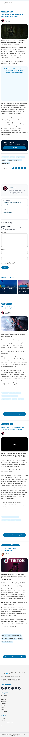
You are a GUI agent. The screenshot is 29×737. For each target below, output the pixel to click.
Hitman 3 (11, 464)
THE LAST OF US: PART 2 (15, 160)
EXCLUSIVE (5, 157)
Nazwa (3, 249)
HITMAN (4, 517)
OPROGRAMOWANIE (6, 545)
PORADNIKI (3, 703)
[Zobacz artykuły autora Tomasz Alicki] (2, 20)
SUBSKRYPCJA (6, 399)
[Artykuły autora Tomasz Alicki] (5, 190)
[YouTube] (9, 688)
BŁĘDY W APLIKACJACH (9, 638)
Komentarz (4, 232)
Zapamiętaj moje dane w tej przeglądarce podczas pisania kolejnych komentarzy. (13, 263)
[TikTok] (12, 688)
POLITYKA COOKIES (5, 724)
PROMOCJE (8, 303)
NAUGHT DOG (20, 157)
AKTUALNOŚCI (9, 8)
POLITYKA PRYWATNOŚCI (7, 722)
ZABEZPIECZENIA (7, 641)
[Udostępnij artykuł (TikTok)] (19, 168)
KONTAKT (3, 718)
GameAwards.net (6, 111)
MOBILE (3, 705)
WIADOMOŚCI (16, 545)
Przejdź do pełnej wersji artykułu (13, 414)
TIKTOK (20, 638)
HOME (2, 8)
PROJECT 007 (16, 520)
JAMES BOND (6, 520)
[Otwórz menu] (26, 2)
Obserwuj (14, 147)
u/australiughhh (12, 72)
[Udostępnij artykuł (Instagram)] (16, 168)
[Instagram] (6, 688)
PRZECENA (14, 396)
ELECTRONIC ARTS (14, 393)
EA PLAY (4, 393)
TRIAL (14, 399)
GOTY (12, 157)
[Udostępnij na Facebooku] (12, 168)
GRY (11, 11)
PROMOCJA (5, 396)
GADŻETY (3, 709)
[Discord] (19, 688)
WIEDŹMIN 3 (5, 163)
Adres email (4, 256)
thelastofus (20, 72)
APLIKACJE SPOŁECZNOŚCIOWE (11, 635)
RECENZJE (3, 701)
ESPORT (3, 707)
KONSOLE (3, 699)
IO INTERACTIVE (13, 517)
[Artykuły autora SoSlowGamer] (2, 554)
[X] (16, 688)
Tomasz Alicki (8, 20)
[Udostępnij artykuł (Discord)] (25, 168)
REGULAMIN (4, 726)
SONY (4, 160)
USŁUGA (21, 399)
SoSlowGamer (8, 553)
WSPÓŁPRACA (4, 720)
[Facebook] (2, 688)
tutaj (21, 372)
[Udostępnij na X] (22, 168)
